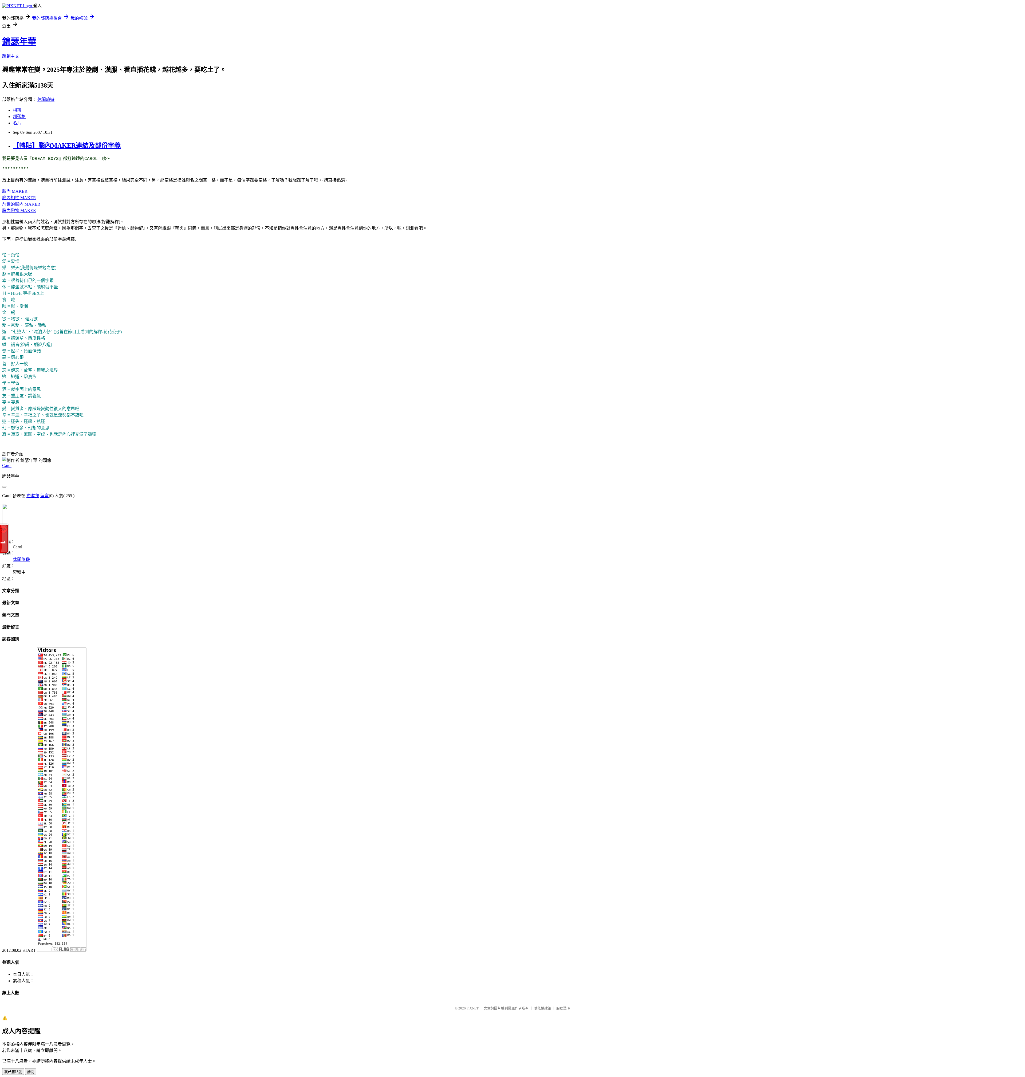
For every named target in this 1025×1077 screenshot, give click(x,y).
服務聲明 (563, 1008)
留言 (44, 495)
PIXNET (473, 1008)
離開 (30, 1072)
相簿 (17, 110)
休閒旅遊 (45, 99)
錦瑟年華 (19, 41)
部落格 (19, 116)
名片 (17, 123)
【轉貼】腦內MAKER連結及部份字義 (67, 145)
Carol (6, 465)
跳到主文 (10, 56)
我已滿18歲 (13, 1072)
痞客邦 (32, 495)
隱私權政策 (542, 1008)
